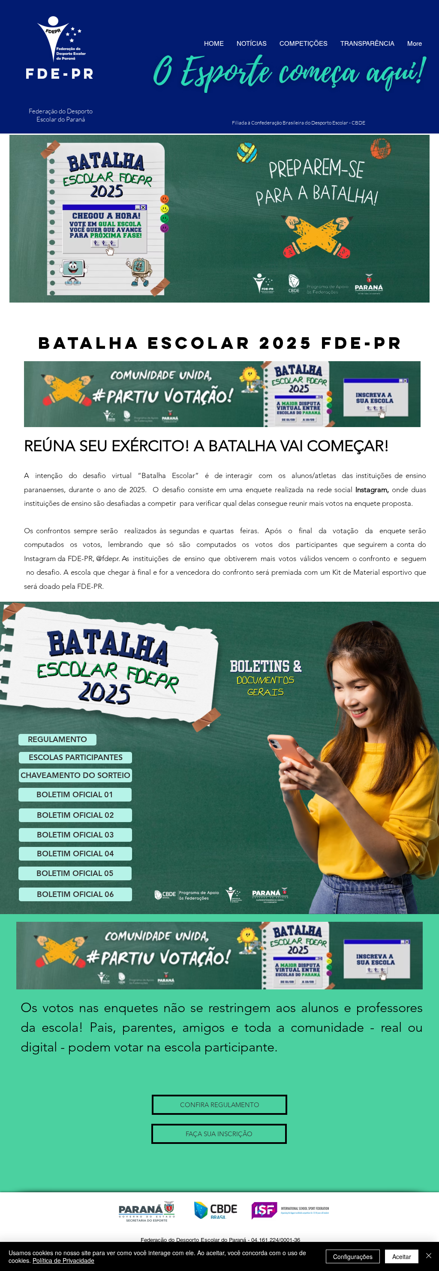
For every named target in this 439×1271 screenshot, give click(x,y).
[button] (75, 757)
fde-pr (60, 73)
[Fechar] (429, 1256)
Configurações (353, 1256)
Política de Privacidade (63, 1260)
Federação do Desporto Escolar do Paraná (61, 115)
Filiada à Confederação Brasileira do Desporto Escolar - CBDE (298, 122)
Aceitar (401, 1256)
